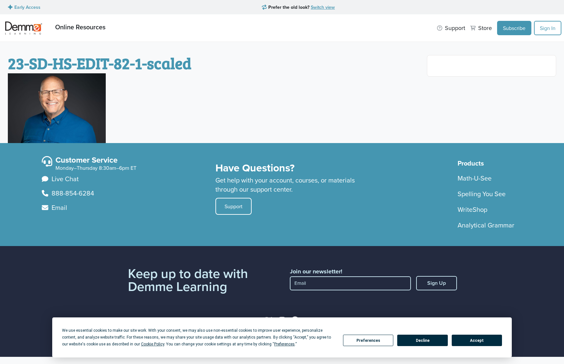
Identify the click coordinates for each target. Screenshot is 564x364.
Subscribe (514, 28)
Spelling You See (482, 193)
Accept (477, 340)
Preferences (368, 340)
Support (234, 206)
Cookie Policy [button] (152, 344)
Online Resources (80, 27)
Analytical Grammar (486, 225)
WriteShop (472, 209)
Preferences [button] (284, 344)
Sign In (548, 28)
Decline (423, 340)
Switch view (323, 7)
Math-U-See (475, 178)
